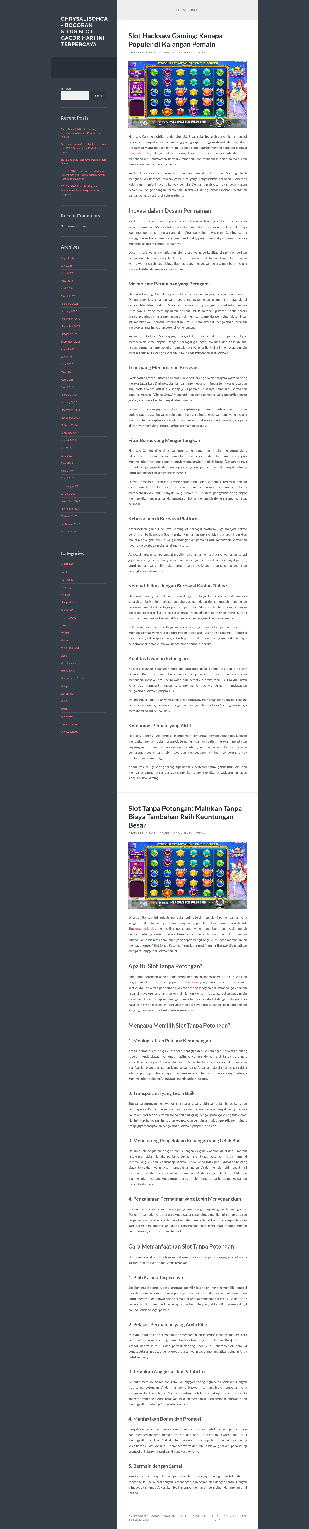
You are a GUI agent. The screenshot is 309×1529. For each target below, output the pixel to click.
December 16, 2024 (141, 833)
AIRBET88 (67, 564)
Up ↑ (218, 1519)
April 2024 (67, 470)
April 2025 (67, 379)
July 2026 (67, 265)
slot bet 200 (68, 670)
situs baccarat (69, 663)
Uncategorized (69, 731)
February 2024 (69, 486)
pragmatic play (139, 153)
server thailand (70, 647)
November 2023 (70, 508)
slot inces (204, 227)
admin (164, 52)
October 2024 (69, 425)
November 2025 (70, 326)
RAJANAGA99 (69, 617)
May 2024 (67, 463)
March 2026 (68, 295)
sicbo (64, 655)
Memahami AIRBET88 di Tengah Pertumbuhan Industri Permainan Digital (80, 132)
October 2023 (69, 516)
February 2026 (69, 303)
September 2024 (71, 432)
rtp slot (65, 632)
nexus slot (67, 609)
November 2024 (70, 417)
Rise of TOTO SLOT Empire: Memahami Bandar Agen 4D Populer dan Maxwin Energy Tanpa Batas (84, 174)
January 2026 (69, 311)
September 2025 (71, 341)
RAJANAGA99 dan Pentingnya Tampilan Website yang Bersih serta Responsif (82, 190)
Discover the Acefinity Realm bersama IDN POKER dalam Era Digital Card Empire (83, 148)
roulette (65, 625)
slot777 (65, 701)
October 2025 (69, 333)
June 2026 (67, 273)
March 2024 (68, 478)
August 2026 (68, 258)
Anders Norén (236, 1515)
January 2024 (69, 493)
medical (65, 594)
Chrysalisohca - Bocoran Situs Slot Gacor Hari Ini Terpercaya (84, 31)
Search (66, 88)
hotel (64, 571)
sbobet (65, 640)
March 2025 (68, 387)
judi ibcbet (67, 579)
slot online (67, 693)
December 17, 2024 (141, 52)
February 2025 (69, 394)
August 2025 (68, 349)
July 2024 (67, 448)
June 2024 (67, 455)
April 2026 (67, 288)
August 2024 (68, 440)
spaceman (67, 716)
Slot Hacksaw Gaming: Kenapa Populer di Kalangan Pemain (175, 39)
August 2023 (68, 531)
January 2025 (69, 402)
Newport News (69, 602)
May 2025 (67, 371)
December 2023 (70, 501)
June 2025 (67, 364)
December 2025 (70, 318)
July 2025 (67, 356)
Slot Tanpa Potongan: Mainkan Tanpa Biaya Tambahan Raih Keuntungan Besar (185, 816)
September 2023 (71, 523)
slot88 (64, 708)
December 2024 (70, 409)
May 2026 (67, 280)
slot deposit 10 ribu (72, 678)
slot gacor (66, 686)
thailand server (70, 724)
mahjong (66, 587)
